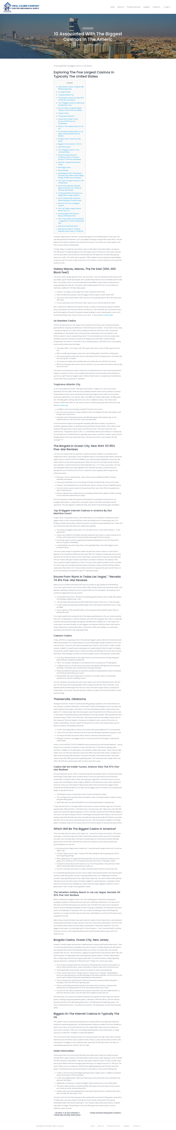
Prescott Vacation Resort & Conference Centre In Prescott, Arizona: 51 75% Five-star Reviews (69, 157)
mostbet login (108, 315)
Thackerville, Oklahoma (66, 116)
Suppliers (146, 7)
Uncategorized (88, 28)
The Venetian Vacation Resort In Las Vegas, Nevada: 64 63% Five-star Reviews (70, 133)
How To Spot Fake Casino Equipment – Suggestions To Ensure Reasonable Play (71, 221)
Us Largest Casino (64, 92)
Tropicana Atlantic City (66, 95)
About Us (121, 7)
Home (112, 7)
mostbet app (63, 405)
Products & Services (133, 7)
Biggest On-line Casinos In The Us (70, 144)
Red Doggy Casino (64, 167)
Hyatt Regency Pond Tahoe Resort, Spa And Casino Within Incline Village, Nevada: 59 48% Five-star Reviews (71, 175)
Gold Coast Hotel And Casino (68, 226)
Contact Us (156, 7)
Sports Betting (63, 170)
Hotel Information (64, 147)
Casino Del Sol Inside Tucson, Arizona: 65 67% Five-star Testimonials (68, 121)
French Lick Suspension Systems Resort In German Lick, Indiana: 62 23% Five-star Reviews (69, 188)
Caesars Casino (63, 113)
